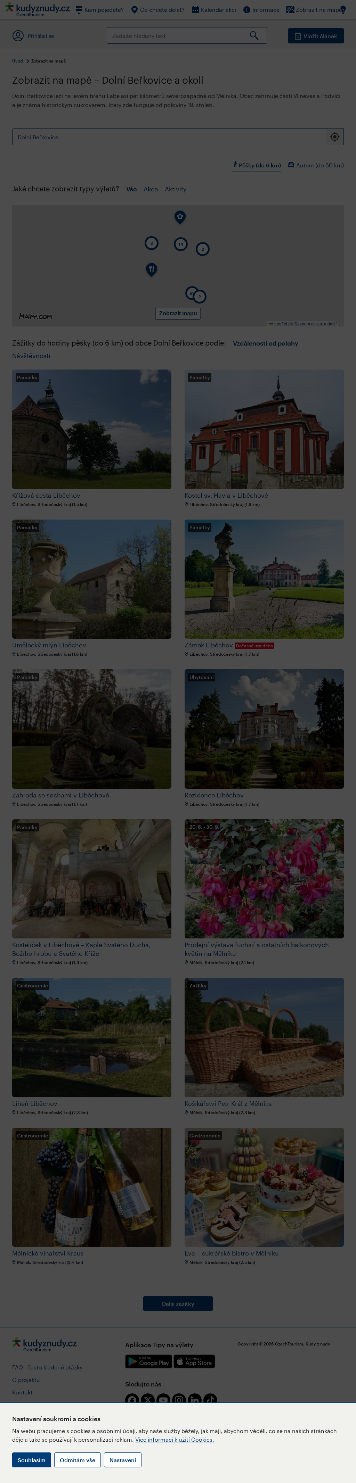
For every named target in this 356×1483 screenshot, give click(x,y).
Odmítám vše (77, 1460)
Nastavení (123, 1460)
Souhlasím (32, 1460)
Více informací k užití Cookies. (174, 1439)
